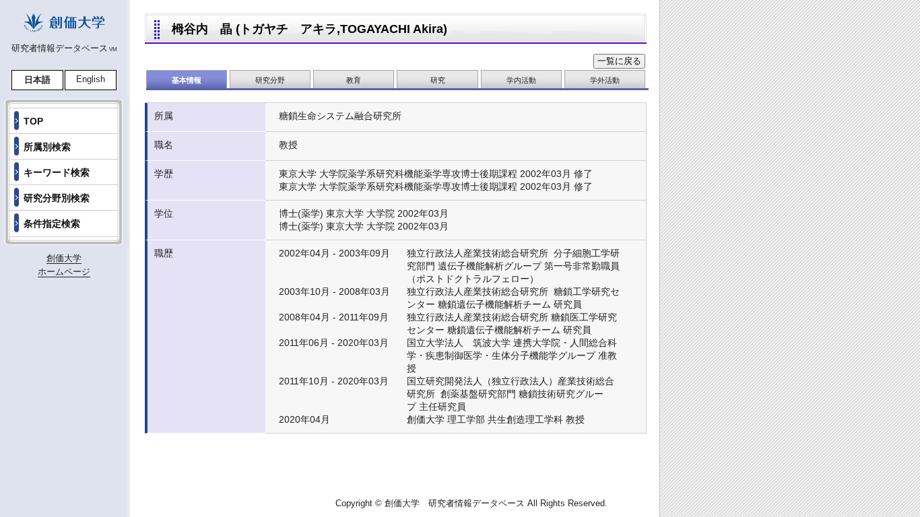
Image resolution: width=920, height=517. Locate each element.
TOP (33, 121)
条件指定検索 (52, 223)
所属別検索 (47, 146)
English (90, 79)
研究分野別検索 (57, 198)
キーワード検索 (57, 172)
